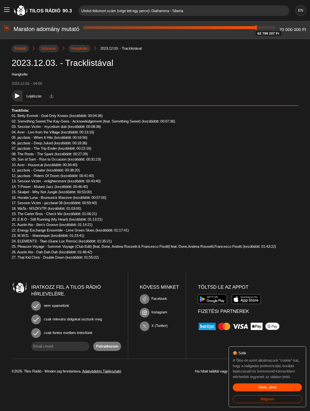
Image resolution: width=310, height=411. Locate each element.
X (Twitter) (159, 326)
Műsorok (49, 48)
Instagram (159, 312)
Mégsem (267, 399)
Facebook (159, 298)
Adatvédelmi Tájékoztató (101, 371)
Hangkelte (79, 48)
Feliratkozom (107, 346)
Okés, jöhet (267, 387)
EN (300, 10)
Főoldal (20, 48)
